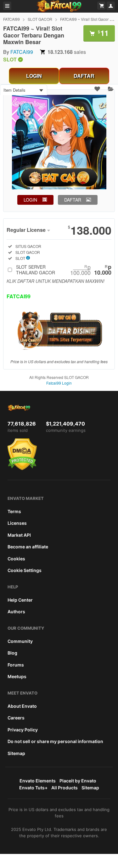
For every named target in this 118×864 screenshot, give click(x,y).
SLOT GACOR (40, 19)
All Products (64, 787)
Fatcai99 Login (59, 383)
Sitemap (16, 753)
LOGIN (34, 75)
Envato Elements (38, 780)
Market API (19, 535)
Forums (16, 664)
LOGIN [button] (30, 200)
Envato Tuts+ (33, 787)
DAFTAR (84, 75)
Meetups (17, 676)
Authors (16, 611)
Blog (12, 652)
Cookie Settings (25, 570)
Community (20, 641)
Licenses (17, 523)
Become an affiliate (28, 546)
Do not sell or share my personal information (55, 741)
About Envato (22, 706)
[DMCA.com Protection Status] (22, 468)
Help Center (20, 600)
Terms (14, 511)
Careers (16, 717)
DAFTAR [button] (72, 200)
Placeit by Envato (77, 780)
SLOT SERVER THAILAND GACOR (63, 269)
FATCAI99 (11, 19)
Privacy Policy (23, 729)
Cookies (16, 558)
